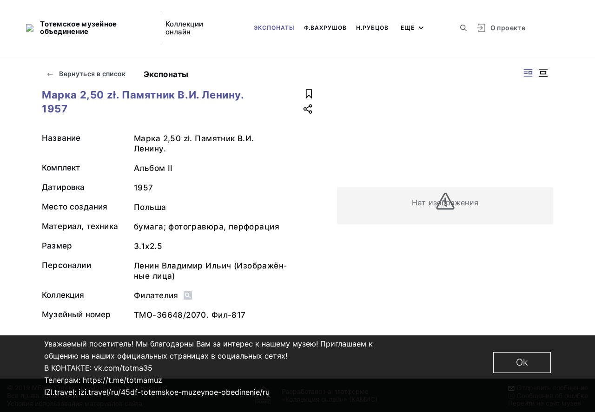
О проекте (507, 28)
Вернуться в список (92, 74)
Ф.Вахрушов (325, 27)
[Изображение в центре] (543, 72)
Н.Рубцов (372, 27)
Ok (522, 362)
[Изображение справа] (528, 72)
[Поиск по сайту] (463, 28)
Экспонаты (274, 27)
